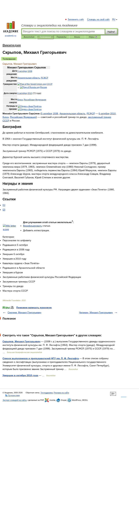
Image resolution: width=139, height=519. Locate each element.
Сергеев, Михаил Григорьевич (24, 312)
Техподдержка (47, 393)
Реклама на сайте (61, 393)
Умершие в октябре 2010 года (20, 375)
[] (4, 205)
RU (113, 19)
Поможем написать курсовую (34, 307)
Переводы (61, 37)
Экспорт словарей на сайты (15, 400)
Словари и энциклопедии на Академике (49, 25)
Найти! (111, 31)
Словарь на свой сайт (98, 19)
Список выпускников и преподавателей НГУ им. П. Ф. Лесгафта (41, 358)
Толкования (45, 37)
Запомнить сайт (76, 19)
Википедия (29, 37)
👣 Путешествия (12, 395)
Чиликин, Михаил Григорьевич (96, 312)
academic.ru (10, 36)
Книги (77, 37)
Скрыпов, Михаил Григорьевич (21, 341)
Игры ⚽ (93, 37)
